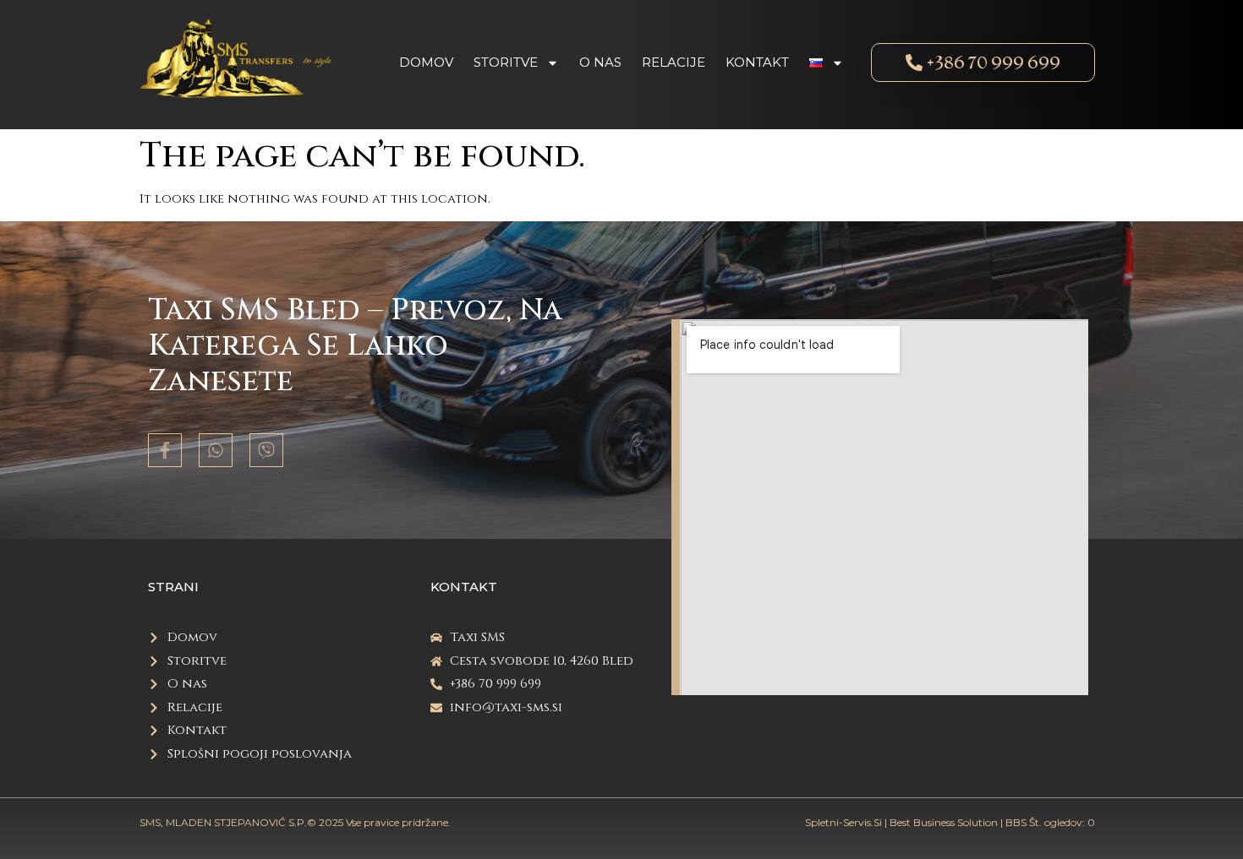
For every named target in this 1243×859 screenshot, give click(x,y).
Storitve (506, 62)
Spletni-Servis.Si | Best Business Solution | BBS (916, 822)
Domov (426, 62)
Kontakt (757, 62)
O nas (600, 62)
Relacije (673, 62)
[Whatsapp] (216, 450)
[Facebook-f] (165, 450)
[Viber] (266, 450)
